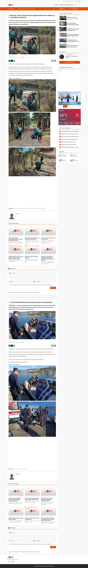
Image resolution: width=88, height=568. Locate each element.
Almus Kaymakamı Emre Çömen (18, 208)
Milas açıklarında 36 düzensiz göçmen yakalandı (73, 24)
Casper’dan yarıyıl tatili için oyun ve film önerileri (48, 238)
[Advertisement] (32, 191)
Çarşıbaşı (14, 468)
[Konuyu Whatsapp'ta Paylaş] (14, 61)
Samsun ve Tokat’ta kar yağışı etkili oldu (31, 257)
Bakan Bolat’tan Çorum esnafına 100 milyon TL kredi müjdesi (73, 41)
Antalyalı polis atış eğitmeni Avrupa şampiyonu (26, 8)
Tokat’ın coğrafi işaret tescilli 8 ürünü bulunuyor (32, 519)
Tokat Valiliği (43, 208)
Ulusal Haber (11, 236)
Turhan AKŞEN (69, 54)
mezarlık (32, 208)
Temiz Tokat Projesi (37, 208)
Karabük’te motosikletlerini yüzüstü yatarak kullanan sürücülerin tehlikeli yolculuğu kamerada (47, 258)
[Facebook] (75, 1)
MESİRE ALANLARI (27, 208)
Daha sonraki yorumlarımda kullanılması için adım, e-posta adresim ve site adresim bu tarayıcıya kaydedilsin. (31, 284)
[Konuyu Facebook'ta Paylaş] (10, 61)
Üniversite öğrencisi (23, 468)
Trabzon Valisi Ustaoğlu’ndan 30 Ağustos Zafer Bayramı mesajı (32, 499)
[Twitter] (78, 1)
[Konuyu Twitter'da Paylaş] (12, 61)
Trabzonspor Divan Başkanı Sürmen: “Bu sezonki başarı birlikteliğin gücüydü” (15, 499)
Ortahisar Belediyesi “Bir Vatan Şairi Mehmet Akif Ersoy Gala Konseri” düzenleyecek (48, 519)
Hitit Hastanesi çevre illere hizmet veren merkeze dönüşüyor (73, 47)
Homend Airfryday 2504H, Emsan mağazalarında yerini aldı (32, 238)
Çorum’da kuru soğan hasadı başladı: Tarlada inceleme (73, 35)
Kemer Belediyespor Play (65, 103)
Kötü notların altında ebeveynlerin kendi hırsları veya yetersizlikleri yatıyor (16, 239)
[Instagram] (80, 1)
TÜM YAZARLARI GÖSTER (69, 62)
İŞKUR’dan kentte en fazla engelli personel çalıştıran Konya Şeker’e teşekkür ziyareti (16, 257)
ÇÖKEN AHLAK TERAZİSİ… (72, 17)
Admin (17, 213)
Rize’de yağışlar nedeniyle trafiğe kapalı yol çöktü (16, 519)
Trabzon (18, 468)
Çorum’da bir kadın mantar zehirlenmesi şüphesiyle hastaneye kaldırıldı (47, 499)
